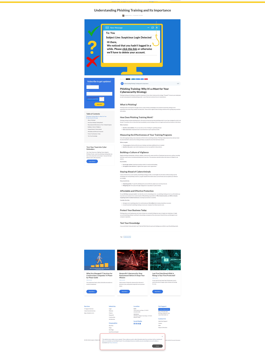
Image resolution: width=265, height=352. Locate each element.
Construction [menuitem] (112, 317)
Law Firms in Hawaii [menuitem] (113, 332)
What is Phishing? (91, 120)
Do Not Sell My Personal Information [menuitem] (172, 340)
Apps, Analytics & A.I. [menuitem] (89, 313)
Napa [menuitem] (110, 327)
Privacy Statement (113, 342)
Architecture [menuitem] (112, 319)
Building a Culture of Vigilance (94, 127)
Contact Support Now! (164, 309)
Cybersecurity (127, 236)
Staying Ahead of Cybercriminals (95, 129)
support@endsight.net (163, 314)
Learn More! (92, 161)
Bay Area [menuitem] (111, 325)
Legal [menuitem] (110, 308)
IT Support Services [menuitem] (88, 308)
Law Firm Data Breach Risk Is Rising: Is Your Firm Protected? (163, 274)
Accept (157, 346)
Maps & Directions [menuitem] (162, 327)
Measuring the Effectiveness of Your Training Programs (100, 124)
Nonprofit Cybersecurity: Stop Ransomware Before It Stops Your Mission (132, 275)
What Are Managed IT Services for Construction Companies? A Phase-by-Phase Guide (99, 275)
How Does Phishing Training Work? (95, 122)
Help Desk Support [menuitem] (162, 321)
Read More (92, 291)
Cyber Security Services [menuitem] (89, 310)
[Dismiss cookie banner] (162, 337)
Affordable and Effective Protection (95, 131)
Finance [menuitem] (111, 313)
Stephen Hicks (128, 15)
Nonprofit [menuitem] (111, 315)
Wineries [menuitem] (111, 310)
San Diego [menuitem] (111, 329)
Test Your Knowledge (92, 136)
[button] (122, 83)
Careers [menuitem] (160, 323)
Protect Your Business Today (94, 133)
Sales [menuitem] (159, 325)
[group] (150, 83)
